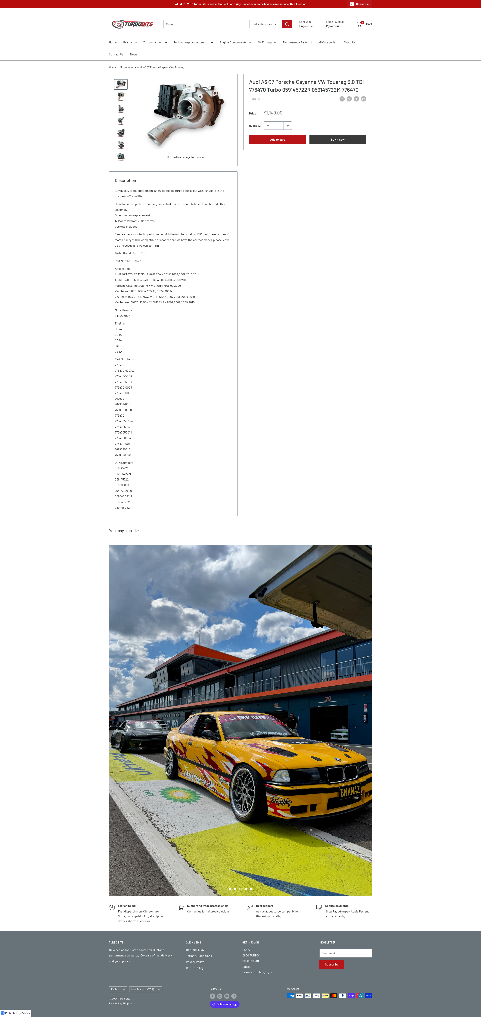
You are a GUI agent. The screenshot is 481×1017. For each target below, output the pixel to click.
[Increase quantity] (288, 126)
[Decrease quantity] (268, 126)
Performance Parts (295, 42)
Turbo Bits (256, 99)
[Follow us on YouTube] (226, 820)
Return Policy (194, 792)
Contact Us (116, 54)
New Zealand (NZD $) (142, 813)
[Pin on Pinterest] (349, 99)
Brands (128, 42)
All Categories (327, 42)
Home (113, 42)
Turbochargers (153, 42)
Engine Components (233, 42)
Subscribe (362, 4)
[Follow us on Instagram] (219, 820)
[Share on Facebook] (342, 99)
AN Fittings (264, 42)
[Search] (287, 24)
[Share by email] (363, 99)
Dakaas (25, 1013)
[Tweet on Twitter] (356, 99)
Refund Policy (195, 774)
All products (126, 67)
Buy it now (338, 139)
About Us (349, 42)
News (134, 54)
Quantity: (255, 125)
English (115, 813)
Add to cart (277, 139)
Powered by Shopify (120, 828)
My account (334, 26)
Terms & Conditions (199, 780)
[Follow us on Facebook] (212, 820)
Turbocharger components (191, 42)
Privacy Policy (195, 786)
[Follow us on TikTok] (234, 820)
